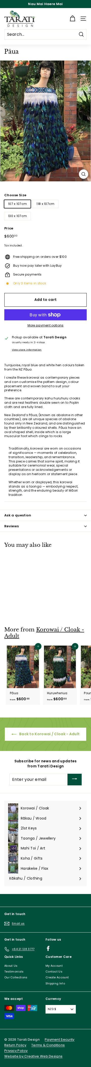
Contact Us (54, 971)
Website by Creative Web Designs (33, 1056)
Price (8, 228)
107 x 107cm (17, 204)
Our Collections (16, 977)
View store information (27, 349)
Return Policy (15, 1045)
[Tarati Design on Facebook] (48, 948)
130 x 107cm (17, 216)
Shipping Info (55, 983)
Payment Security (60, 1039)
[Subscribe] (74, 779)
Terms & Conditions (48, 1045)
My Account (54, 966)
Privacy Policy (16, 1050)
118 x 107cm (45, 204)
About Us (10, 966)
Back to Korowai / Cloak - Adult (49, 733)
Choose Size (15, 195)
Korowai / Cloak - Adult (44, 632)
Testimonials (14, 971)
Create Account (57, 977)
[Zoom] (83, 174)
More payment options (46, 325)
